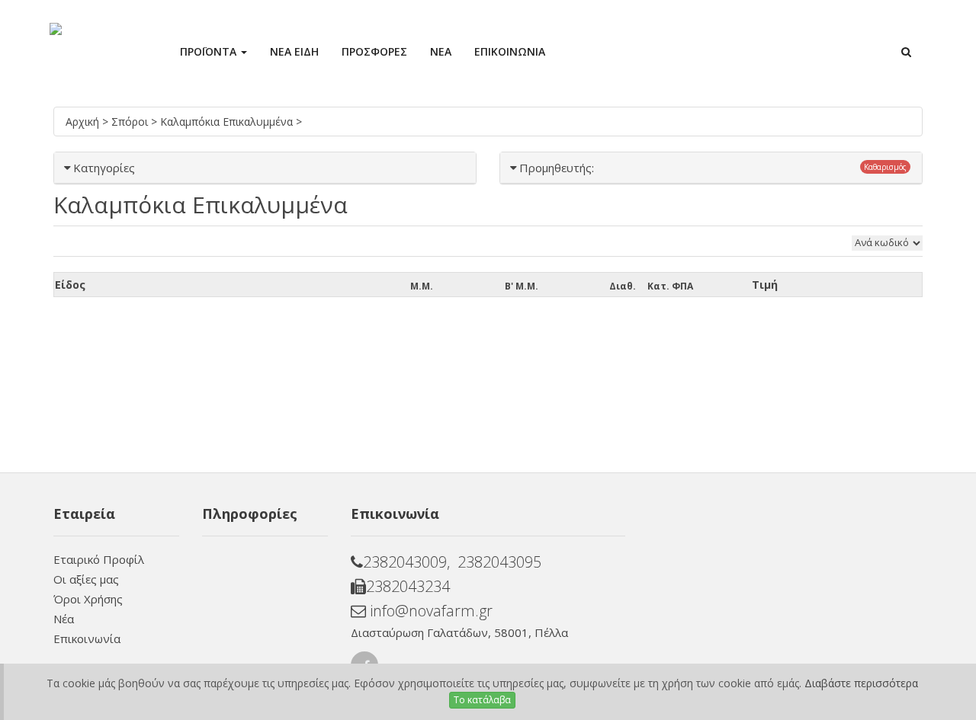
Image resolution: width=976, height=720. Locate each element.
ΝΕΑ (440, 51)
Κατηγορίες (104, 167)
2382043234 (408, 586)
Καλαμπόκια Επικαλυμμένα (228, 121)
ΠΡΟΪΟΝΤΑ (209, 51)
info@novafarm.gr (429, 610)
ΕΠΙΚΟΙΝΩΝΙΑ (509, 51)
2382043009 (405, 562)
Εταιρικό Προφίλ (98, 559)
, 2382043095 (494, 562)
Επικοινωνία (86, 638)
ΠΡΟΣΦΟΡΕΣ (374, 51)
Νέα (63, 618)
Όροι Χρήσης (88, 598)
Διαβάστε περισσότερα (861, 683)
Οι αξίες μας (86, 579)
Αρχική (84, 121)
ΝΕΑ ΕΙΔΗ (294, 51)
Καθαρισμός (885, 167)
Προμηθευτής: (556, 167)
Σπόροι (131, 121)
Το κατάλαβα (482, 699)
